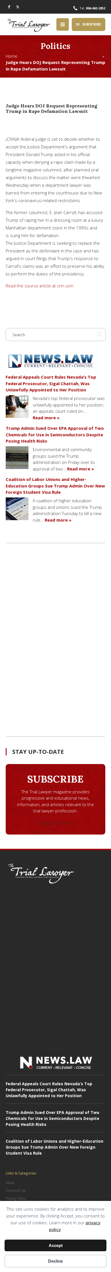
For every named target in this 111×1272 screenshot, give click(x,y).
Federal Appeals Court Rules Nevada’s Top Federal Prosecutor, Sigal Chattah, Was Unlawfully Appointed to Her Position (51, 383)
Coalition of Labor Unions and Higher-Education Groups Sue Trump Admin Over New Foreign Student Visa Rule (55, 485)
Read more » (46, 417)
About (10, 1182)
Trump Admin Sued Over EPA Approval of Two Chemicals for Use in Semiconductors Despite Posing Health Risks (55, 434)
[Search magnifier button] (99, 335)
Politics (55, 46)
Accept (56, 1245)
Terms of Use (16, 1190)
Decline (55, 1261)
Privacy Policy (16, 1198)
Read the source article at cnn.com (39, 286)
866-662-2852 (95, 8)
